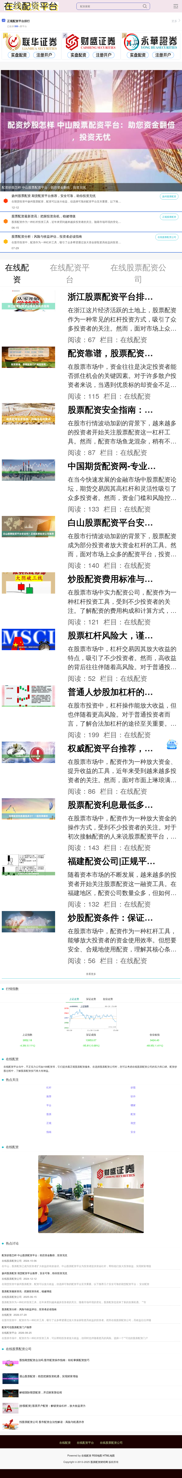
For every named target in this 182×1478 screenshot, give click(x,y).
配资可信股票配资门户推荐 (17, 1327)
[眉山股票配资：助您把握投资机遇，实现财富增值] (10, 1378)
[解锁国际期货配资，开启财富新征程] (10, 1393)
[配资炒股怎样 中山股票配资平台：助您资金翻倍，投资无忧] (91, 130)
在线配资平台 (85, 1442)
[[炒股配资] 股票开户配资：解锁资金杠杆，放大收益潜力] (10, 1408)
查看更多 (91, 974)
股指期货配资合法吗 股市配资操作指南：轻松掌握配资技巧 (54, 1360)
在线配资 (65, 1442)
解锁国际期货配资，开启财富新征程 (40, 1392)
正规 (48, 1123)
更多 (174, 21)
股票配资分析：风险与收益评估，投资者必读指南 (47, 236)
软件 (133, 1096)
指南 (48, 1132)
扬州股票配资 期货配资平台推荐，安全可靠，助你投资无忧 (54, 195)
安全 (133, 1132)
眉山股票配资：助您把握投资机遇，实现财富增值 (48, 1376)
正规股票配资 (169, 216)
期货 (133, 1123)
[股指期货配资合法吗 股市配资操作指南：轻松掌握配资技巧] (10, 1362)
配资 (133, 1114)
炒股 (133, 1087)
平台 (48, 1105)
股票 (48, 1114)
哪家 (133, 1105)
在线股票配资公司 (167, 237)
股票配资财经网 (99, 1462)
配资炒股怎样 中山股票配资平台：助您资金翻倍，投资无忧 (44, 187)
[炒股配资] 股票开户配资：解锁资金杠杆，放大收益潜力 (52, 1405)
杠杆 (48, 1087)
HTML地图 (109, 1455)
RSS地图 (97, 1455)
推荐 (48, 1096)
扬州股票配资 (169, 196)
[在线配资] (31, 6)
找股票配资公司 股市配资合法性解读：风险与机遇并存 (51, 1422)
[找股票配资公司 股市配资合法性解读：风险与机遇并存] (10, 1424)
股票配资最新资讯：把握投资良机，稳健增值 (44, 216)
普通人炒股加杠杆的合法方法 (123, 691)
